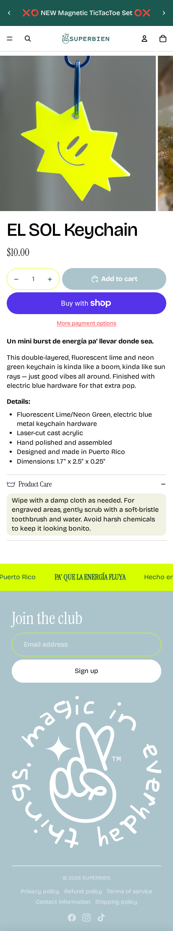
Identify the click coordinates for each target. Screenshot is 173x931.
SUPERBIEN (96, 878)
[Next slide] (164, 13)
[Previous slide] (9, 13)
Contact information (63, 901)
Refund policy (83, 891)
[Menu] (9, 38)
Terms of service (129, 891)
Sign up (86, 671)
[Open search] (27, 38)
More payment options (86, 323)
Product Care (35, 484)
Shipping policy (116, 901)
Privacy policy (40, 891)
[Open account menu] (144, 38)
